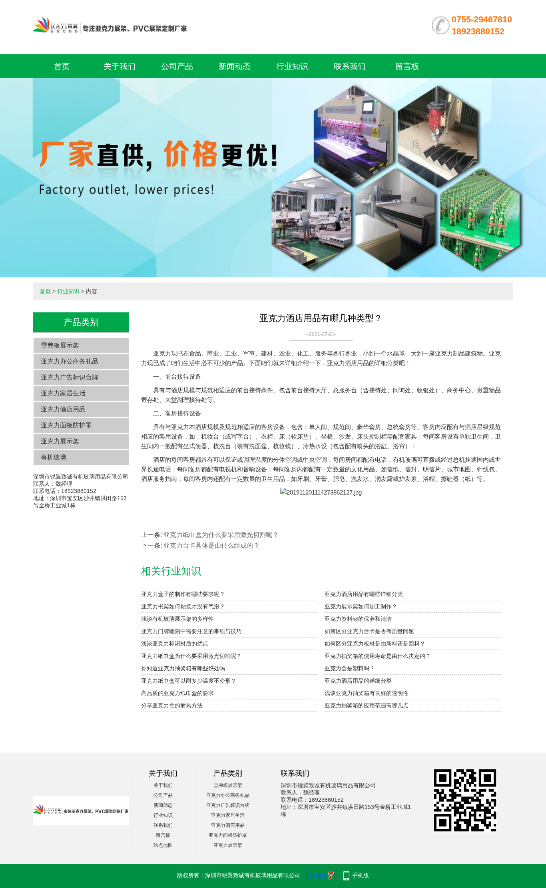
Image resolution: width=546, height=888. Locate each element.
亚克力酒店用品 (63, 409)
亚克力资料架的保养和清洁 (358, 619)
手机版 (360, 875)
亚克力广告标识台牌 (69, 377)
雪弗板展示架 (60, 345)
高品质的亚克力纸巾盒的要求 (177, 693)
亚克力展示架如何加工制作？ (361, 606)
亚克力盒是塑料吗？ (350, 668)
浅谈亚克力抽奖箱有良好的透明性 (367, 693)
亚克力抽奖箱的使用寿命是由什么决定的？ (378, 656)
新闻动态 (235, 66)
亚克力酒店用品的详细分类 (358, 680)
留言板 (407, 66)
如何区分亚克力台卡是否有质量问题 (369, 631)
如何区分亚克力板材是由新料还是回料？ (375, 643)
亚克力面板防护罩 (66, 425)
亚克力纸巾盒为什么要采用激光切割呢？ (221, 534)
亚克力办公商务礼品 (69, 361)
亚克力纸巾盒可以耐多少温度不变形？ (188, 680)
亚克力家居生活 (63, 393)
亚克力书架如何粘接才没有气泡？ (183, 606)
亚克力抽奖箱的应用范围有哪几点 (367, 705)
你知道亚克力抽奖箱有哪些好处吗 (183, 668)
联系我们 (350, 66)
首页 (62, 66)
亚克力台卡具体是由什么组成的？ (211, 545)
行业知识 (292, 66)
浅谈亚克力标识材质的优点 (174, 643)
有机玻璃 (53, 457)
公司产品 (177, 66)
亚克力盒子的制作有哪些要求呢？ (183, 594)
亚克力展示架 (60, 441)
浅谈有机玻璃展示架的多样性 (177, 619)
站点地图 (163, 845)
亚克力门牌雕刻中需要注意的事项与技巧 (191, 631)
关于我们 (120, 66)
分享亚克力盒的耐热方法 (172, 705)
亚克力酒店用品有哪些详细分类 (364, 594)
